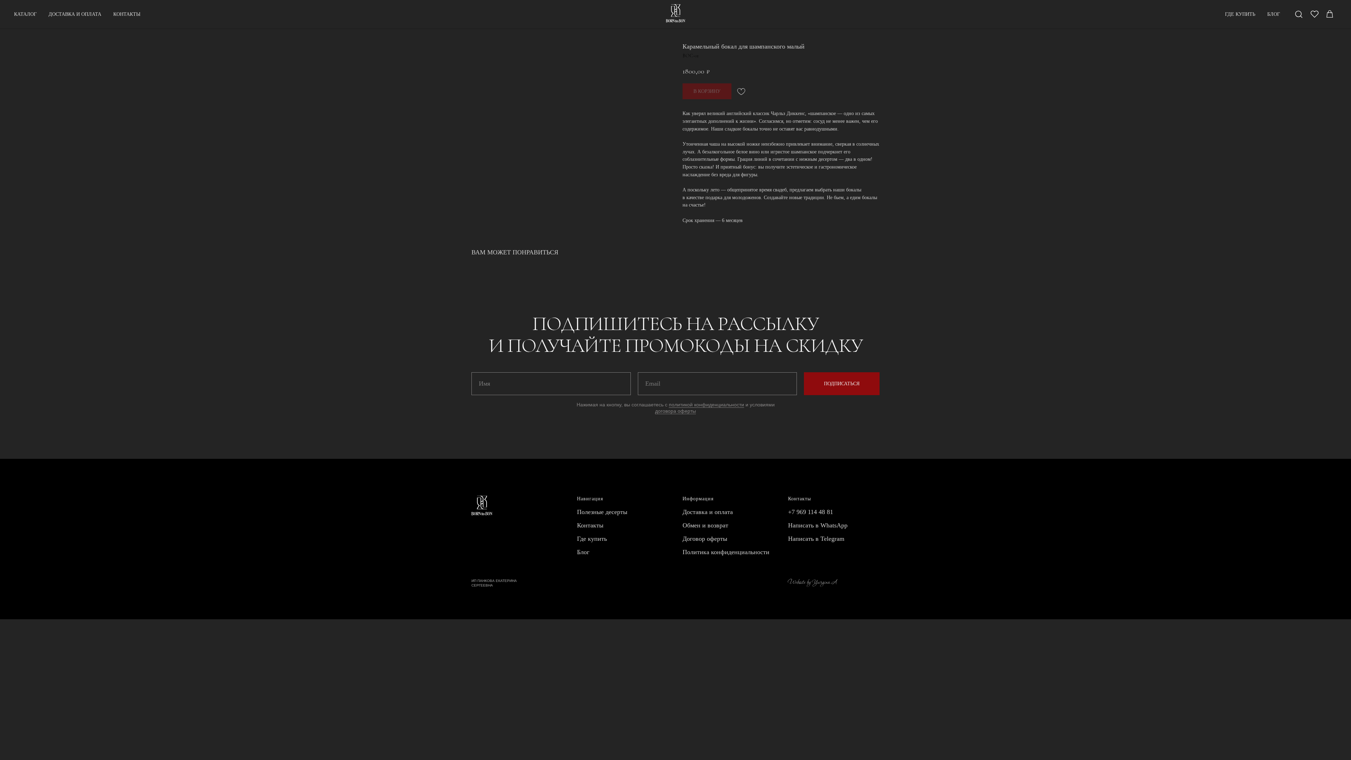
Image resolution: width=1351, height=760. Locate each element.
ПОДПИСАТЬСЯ (842, 383)
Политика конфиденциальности (726, 552)
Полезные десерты (602, 511)
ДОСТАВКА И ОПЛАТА (75, 14)
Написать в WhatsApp (818, 525)
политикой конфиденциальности (706, 404)
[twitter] (1314, 14)
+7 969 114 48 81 (810, 511)
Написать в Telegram (816, 538)
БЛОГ (1273, 14)
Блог (583, 552)
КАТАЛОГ (25, 14)
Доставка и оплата (708, 511)
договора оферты (675, 411)
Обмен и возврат (705, 525)
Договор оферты (705, 538)
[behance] (1330, 14)
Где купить (592, 538)
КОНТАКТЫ (126, 14)
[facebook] (1299, 14)
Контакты (590, 525)
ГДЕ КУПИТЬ (1240, 14)
